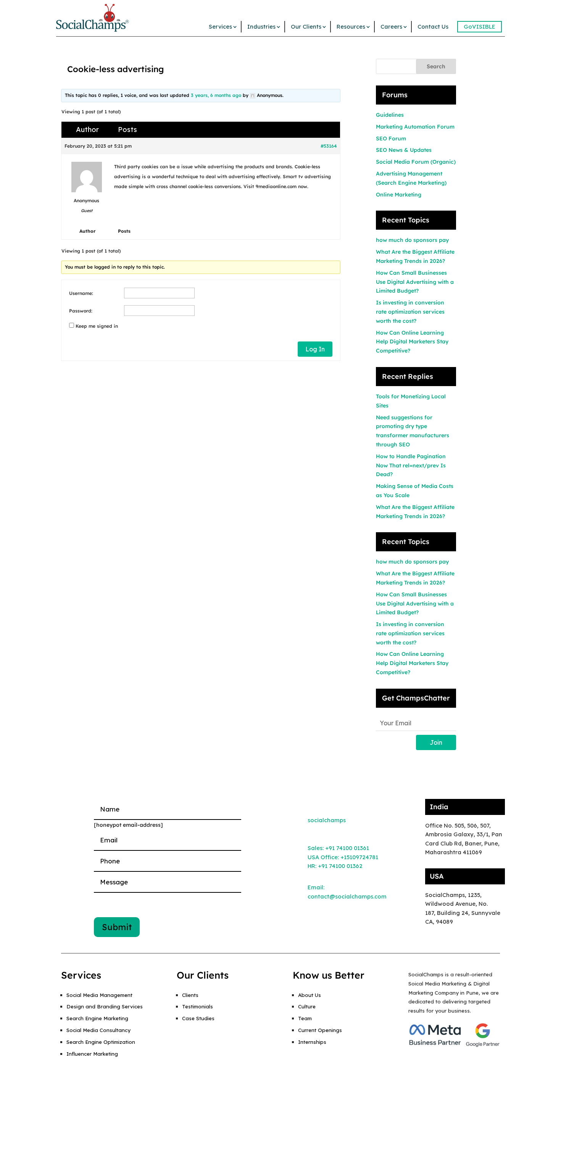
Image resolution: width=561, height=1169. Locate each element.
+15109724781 (359, 857)
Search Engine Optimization (100, 1042)
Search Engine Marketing (97, 1018)
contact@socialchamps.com (347, 896)
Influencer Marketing (92, 1054)
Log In (315, 349)
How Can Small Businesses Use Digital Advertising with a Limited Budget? (415, 282)
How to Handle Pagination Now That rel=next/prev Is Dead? (411, 465)
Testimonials (197, 1006)
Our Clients (306, 26)
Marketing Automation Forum (415, 126)
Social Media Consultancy (98, 1030)
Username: (81, 293)
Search (436, 66)
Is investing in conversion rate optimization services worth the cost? (410, 311)
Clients (190, 995)
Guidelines (390, 114)
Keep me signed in (97, 326)
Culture (307, 1006)
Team (305, 1018)
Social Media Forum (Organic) (416, 161)
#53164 (329, 146)
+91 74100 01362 (340, 866)
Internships (312, 1042)
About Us (309, 995)
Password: (80, 311)
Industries (261, 26)
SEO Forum (391, 138)
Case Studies (198, 1018)
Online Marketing (398, 194)
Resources (351, 26)
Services (220, 26)
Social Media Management (99, 995)
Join (436, 742)
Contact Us (433, 26)
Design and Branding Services (104, 1006)
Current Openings (320, 1030)
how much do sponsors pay (412, 240)
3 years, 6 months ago (216, 95)
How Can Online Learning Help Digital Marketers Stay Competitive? (412, 341)
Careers (391, 26)
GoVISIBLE (479, 26)
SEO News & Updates (404, 150)
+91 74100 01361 (347, 848)
